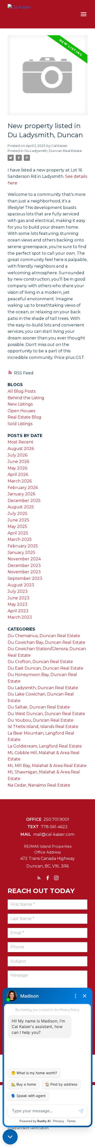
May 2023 (17, 604)
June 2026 (18, 461)
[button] (39, 878)
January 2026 (21, 494)
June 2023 (18, 598)
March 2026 (20, 481)
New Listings (20, 404)
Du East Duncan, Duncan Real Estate (45, 668)
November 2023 (24, 571)
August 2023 (21, 585)
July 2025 (17, 513)
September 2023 (25, 578)
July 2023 (18, 591)
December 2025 (24, 500)
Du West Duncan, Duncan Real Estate (46, 713)
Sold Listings (20, 423)
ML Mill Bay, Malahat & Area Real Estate (47, 765)
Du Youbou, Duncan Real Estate (40, 720)
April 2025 (18, 533)
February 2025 (23, 546)
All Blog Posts (21, 391)
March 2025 (20, 539)
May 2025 (17, 526)
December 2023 (24, 565)
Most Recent (20, 442)
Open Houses (21, 410)
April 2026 (18, 474)
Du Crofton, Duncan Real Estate (40, 661)
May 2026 (17, 468)
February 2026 (23, 487)
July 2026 (17, 455)
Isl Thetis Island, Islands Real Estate (43, 726)
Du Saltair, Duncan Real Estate (39, 707)
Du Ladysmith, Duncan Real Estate (53, 151)
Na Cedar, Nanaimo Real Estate (39, 785)
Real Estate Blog (24, 417)
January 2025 (21, 552)
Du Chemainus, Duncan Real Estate (44, 635)
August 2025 (21, 507)
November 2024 (24, 559)
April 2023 (18, 611)
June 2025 (18, 520)
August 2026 (21, 448)
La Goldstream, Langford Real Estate (45, 746)
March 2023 (20, 617)
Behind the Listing (26, 397)
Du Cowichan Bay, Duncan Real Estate (46, 642)
